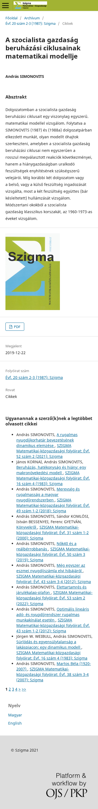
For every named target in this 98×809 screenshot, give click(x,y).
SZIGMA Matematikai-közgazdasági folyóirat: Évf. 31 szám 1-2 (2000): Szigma (52, 533)
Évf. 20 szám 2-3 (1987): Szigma (30, 23)
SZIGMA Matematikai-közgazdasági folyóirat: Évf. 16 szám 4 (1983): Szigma (53, 478)
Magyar (15, 715)
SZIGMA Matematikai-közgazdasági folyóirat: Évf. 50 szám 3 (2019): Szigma (53, 554)
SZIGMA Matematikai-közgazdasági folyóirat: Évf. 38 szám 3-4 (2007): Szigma (52, 674)
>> (24, 689)
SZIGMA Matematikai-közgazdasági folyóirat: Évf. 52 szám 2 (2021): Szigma (53, 451)
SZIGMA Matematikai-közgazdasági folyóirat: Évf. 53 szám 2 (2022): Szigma (54, 598)
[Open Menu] (5, 5)
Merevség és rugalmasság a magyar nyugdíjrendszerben (48, 494)
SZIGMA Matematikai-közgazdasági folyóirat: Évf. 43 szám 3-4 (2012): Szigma (53, 579)
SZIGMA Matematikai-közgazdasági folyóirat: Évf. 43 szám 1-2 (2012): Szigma (53, 625)
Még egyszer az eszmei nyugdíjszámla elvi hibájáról (50, 568)
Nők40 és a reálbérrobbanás (46, 546)
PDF (16, 326)
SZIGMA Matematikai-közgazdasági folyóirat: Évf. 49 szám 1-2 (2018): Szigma (53, 505)
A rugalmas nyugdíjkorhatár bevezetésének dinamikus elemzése (47, 440)
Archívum (32, 18)
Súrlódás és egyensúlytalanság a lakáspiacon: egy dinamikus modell (48, 644)
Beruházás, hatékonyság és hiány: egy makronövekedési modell (51, 470)
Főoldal (11, 18)
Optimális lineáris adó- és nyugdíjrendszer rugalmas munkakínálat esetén (52, 614)
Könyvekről (26, 527)
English (15, 723)
